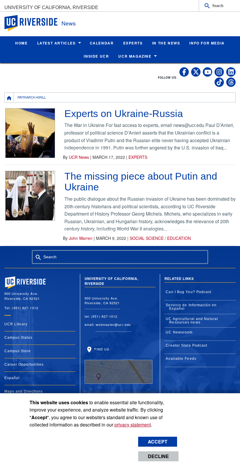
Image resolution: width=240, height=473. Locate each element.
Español (12, 378)
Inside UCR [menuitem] (96, 56)
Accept (157, 441)
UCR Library (16, 324)
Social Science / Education (160, 238)
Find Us (101, 349)
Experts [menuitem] (133, 43)
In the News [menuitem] (166, 43)
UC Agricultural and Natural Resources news (192, 320)
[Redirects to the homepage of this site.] (9, 97)
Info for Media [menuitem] (206, 43)
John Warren (80, 238)
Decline (158, 456)
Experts (137, 157)
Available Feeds (181, 359)
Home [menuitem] (21, 43)
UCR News (79, 157)
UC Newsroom (179, 332)
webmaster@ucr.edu (113, 324)
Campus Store (17, 351)
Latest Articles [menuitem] (56, 43)
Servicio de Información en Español (191, 307)
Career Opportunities (24, 364)
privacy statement (132, 424)
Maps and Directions (23, 391)
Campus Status (18, 338)
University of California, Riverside (51, 7)
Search (217, 5)
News (68, 23)
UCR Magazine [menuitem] (134, 56)
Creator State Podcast (186, 345)
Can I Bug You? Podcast (188, 292)
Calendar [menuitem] (102, 43)
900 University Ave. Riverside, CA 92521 (102, 300)
